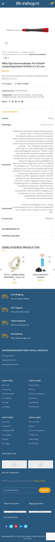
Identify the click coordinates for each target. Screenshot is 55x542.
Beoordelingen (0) (10, 229)
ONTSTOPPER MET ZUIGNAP (40, 276)
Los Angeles (7, 398)
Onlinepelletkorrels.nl (10, 364)
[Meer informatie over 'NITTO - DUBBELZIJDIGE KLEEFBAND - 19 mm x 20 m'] (23, 261)
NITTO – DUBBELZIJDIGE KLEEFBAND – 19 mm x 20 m (14, 277)
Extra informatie (10, 112)
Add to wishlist (23, 84)
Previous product (3, 58)
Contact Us (33, 398)
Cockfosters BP (8, 394)
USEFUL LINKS (35, 381)
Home (4, 52)
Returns (32, 389)
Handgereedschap (27, 52)
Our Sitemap (34, 407)
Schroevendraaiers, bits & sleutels (14, 54)
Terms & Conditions (37, 394)
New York (5, 385)
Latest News (33, 402)
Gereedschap (13, 52)
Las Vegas (6, 407)
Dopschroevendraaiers (37, 54)
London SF (6, 389)
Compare (8, 84)
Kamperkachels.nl (9, 360)
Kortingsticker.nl (8, 356)
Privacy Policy (34, 385)
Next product (8, 58)
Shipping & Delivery (11, 236)
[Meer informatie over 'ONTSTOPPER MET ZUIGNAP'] (49, 261)
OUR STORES (7, 381)
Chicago (5, 402)
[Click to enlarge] (6, 43)
